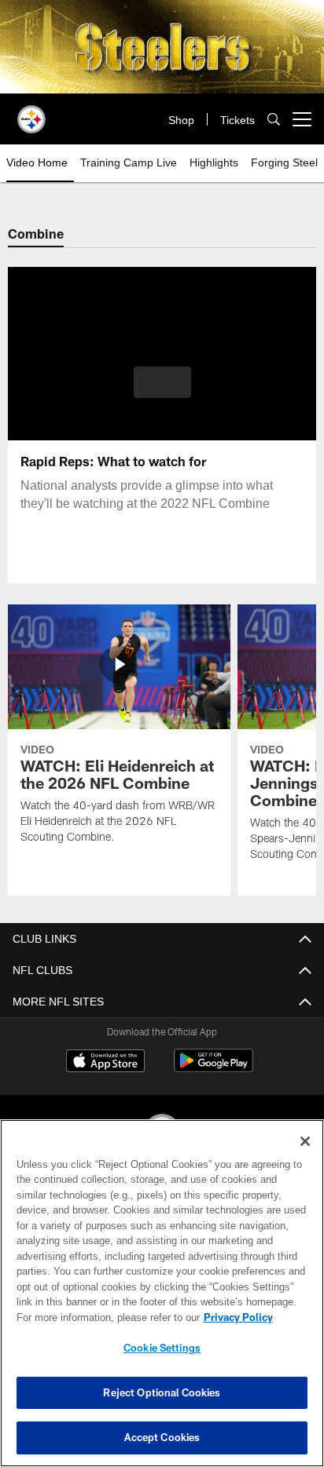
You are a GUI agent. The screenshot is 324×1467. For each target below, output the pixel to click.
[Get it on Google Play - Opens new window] (213, 1068)
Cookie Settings (162, 1347)
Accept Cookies (162, 1437)
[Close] (305, 1141)
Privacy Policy (103, 1317)
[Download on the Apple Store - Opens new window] (105, 1062)
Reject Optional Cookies (161, 1392)
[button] (162, 391)
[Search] (273, 119)
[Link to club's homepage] (31, 113)
